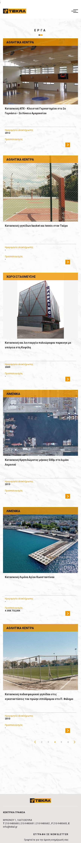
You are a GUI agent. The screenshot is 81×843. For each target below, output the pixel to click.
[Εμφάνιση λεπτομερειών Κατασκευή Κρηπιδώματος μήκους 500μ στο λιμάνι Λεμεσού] (40, 423)
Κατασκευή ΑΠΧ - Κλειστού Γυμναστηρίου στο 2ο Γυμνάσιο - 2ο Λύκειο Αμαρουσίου (35, 111)
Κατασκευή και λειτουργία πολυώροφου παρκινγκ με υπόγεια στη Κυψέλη (38, 345)
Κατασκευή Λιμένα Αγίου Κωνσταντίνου (29, 577)
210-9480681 (27, 823)
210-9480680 (12, 823)
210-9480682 (43, 823)
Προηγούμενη (35, 742)
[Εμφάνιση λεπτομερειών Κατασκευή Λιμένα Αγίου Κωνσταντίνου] (40, 540)
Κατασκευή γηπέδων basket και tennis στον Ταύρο (36, 225)
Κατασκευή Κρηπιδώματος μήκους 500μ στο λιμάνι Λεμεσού (37, 462)
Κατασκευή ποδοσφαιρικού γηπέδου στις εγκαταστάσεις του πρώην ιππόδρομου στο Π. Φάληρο (39, 696)
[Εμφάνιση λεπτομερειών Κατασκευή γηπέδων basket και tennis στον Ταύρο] (40, 188)
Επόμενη (75, 742)
